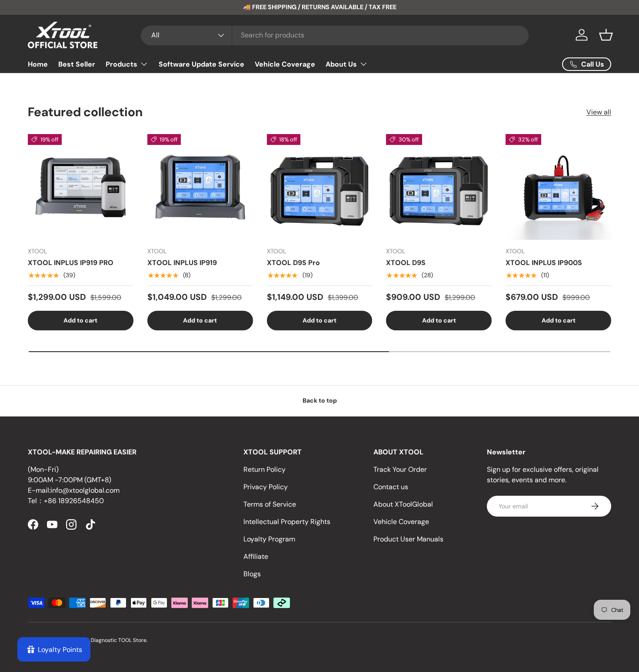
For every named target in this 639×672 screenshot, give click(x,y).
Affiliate (255, 556)
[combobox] (335, 35)
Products (121, 64)
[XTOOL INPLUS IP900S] (558, 187)
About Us (341, 64)
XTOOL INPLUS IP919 (182, 262)
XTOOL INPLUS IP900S (544, 262)
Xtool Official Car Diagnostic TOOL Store (97, 640)
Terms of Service (269, 504)
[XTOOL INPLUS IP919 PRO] (80, 187)
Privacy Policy (265, 486)
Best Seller (76, 64)
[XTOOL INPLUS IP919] (200, 187)
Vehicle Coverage (285, 64)
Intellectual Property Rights (286, 521)
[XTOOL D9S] (439, 187)
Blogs (252, 573)
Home (38, 64)
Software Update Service (201, 64)
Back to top (320, 400)
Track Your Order (400, 469)
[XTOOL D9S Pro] (320, 187)
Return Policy (264, 469)
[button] (606, 34)
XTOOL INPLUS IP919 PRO (70, 262)
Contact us (390, 486)
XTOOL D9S (406, 262)
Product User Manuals (408, 539)
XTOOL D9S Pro (293, 262)
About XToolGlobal (403, 504)
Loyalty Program (269, 539)
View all (598, 112)
